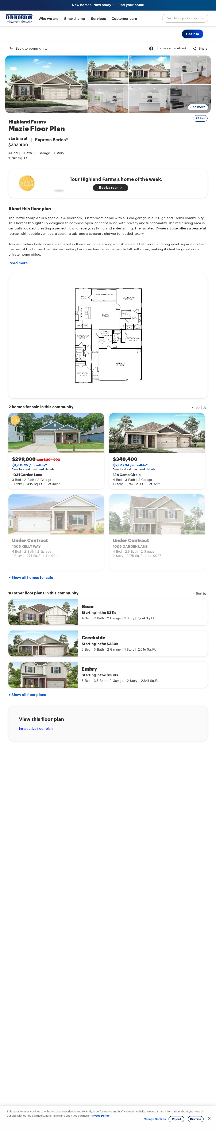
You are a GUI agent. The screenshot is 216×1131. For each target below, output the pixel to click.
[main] (108, 586)
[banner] (108, 5)
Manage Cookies (155, 1119)
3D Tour (200, 118)
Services (98, 18)
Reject (176, 1119)
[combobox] (185, 18)
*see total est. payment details (33, 467)
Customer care (124, 18)
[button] (192, 34)
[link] (46, 84)
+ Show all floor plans (27, 694)
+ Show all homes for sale (30, 577)
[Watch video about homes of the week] (40, 182)
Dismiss (195, 1119)
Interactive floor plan (36, 728)
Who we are (48, 18)
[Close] (209, 1118)
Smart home (74, 18)
